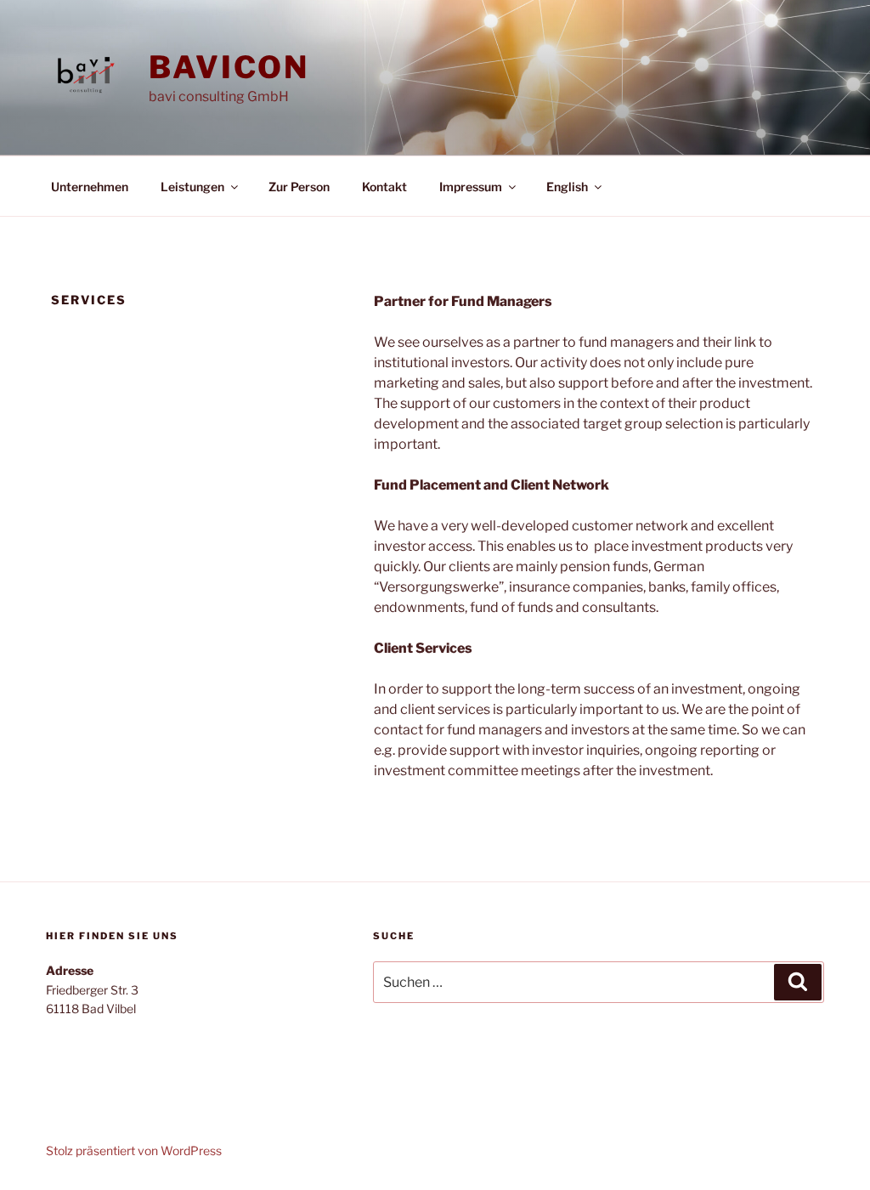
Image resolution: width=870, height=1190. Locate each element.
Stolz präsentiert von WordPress (134, 1150)
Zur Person (299, 186)
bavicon (229, 67)
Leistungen (192, 186)
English (567, 186)
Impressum (470, 186)
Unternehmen (89, 186)
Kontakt (384, 186)
